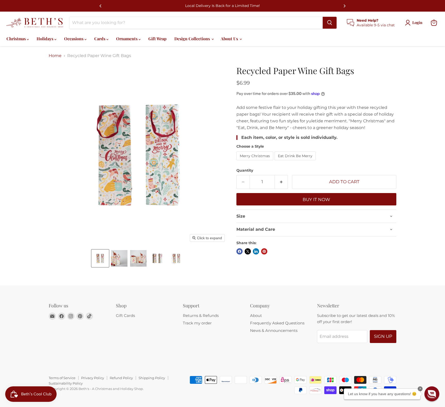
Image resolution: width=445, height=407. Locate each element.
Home (55, 55)
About (256, 315)
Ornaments (127, 38)
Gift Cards (125, 315)
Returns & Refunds (201, 315)
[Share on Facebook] (239, 251)
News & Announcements (273, 330)
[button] (100, 258)
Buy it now (316, 199)
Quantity (244, 170)
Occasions (74, 38)
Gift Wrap (157, 38)
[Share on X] (248, 251)
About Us (230, 38)
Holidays (45, 38)
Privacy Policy (92, 378)
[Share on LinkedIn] (256, 251)
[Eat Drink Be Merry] (296, 161)
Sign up (383, 336)
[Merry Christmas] (255, 161)
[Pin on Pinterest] (264, 251)
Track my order (197, 323)
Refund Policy (121, 378)
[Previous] (100, 6)
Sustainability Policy (66, 383)
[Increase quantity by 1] (281, 182)
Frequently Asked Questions (277, 323)
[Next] (344, 6)
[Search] (330, 23)
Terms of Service (62, 378)
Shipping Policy (152, 378)
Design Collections (192, 38)
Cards (100, 38)
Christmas (16, 38)
